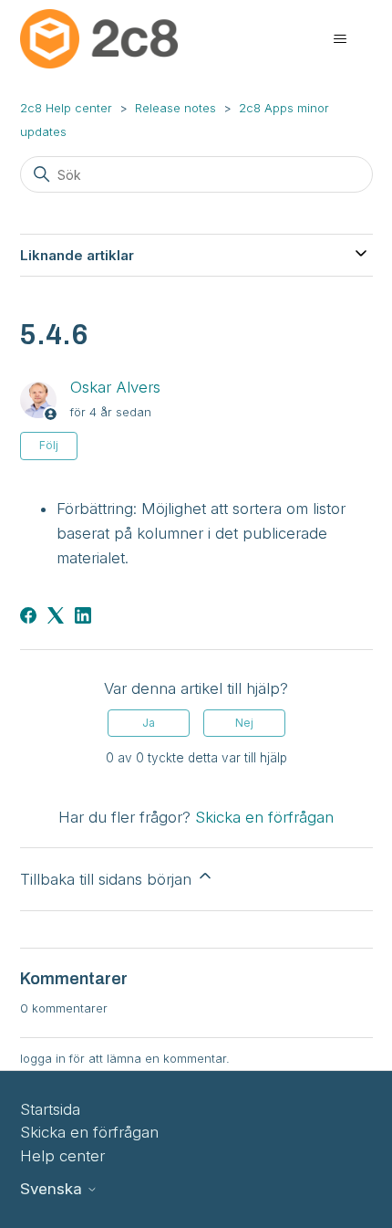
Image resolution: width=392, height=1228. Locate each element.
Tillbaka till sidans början (108, 879)
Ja (148, 722)
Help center (62, 1156)
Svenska (53, 1189)
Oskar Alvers (115, 387)
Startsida (50, 1109)
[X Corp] (55, 615)
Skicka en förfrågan (264, 817)
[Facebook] (28, 615)
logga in (43, 1058)
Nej (244, 722)
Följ (48, 445)
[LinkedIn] (83, 615)
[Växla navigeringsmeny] (340, 39)
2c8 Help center (66, 107)
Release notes (175, 107)
